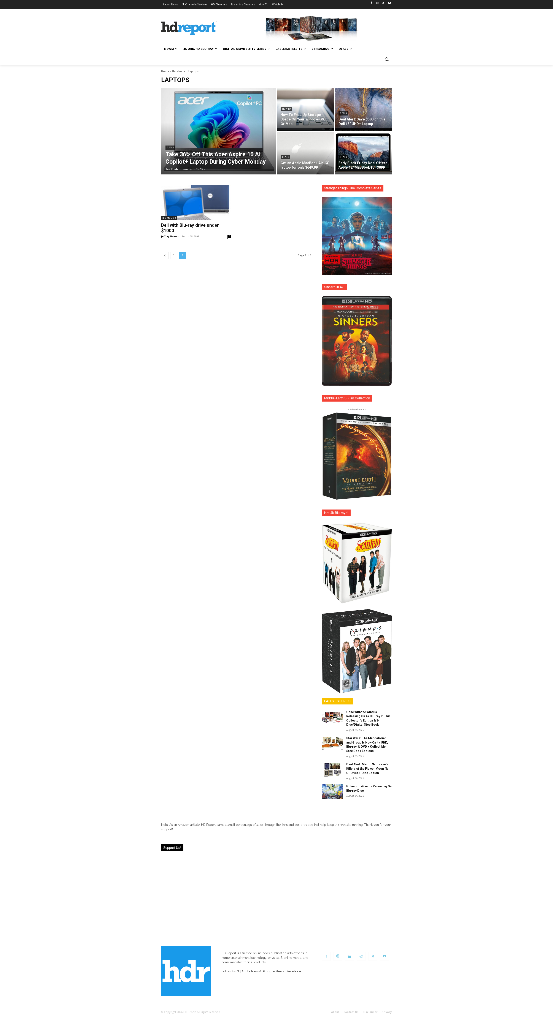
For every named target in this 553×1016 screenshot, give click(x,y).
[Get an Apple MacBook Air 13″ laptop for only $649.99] (305, 153)
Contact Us (351, 1012)
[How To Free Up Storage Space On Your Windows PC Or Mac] (305, 109)
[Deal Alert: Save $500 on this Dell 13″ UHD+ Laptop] (363, 109)
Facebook (293, 971)
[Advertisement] (276, 887)
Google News (273, 971)
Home (165, 71)
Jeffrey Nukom (170, 236)
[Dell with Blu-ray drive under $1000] (196, 202)
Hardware (179, 71)
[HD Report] (189, 28)
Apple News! (251, 971)
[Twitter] (383, 3)
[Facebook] (371, 3)
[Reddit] (361, 956)
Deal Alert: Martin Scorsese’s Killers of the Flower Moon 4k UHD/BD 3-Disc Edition (367, 768)
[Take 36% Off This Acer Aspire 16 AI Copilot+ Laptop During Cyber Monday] (218, 131)
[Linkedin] (349, 956)
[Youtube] (389, 3)
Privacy (387, 1012)
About (335, 1012)
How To (286, 109)
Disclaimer (370, 1012)
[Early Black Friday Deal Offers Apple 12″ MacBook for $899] (363, 153)
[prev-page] (164, 255)
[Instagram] (377, 3)
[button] (386, 59)
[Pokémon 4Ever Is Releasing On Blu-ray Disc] (332, 791)
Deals (170, 147)
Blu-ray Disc (169, 217)
